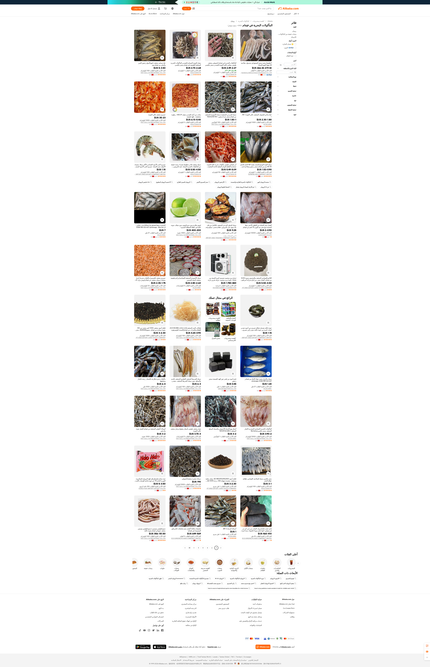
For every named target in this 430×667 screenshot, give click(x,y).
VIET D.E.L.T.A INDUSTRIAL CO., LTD (153, 73)
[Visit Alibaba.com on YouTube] (144, 630)
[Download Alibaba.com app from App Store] (159, 647)
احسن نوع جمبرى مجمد (247, 583)
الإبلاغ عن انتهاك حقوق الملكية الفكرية (184, 621)
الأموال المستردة (191, 617)
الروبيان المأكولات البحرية (237, 578)
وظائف (292, 617)
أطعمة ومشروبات (258, 21)
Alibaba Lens (286, 647)
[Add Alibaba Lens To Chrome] (263, 647)
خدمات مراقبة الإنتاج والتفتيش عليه (250, 621)
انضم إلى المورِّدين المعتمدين (154, 617)
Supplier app (212, 647)
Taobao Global (224, 657)
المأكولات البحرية (243, 21)
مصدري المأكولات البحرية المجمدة (199, 578)
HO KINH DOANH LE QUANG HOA (224, 288)
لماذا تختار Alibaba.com (287, 604)
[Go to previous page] (221, 548)
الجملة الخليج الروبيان (223, 187)
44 (189, 548)
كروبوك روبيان (196, 583)
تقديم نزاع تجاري (191, 612)
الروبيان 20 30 (219, 578)
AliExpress (183, 657)
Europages (247, 657)
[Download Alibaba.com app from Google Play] (143, 647)
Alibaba (270, 21)
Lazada (215, 657)
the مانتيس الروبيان (144, 182)
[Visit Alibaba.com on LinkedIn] (158, 630)
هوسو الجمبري (290, 578)
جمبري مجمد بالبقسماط (214, 583)
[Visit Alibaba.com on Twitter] (153, 630)
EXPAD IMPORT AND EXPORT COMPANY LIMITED (150, 174)
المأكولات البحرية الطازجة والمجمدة (241, 182)
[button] (193, 8)
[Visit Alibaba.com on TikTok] (140, 630)
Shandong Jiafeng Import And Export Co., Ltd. (256, 73)
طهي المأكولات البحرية (155, 578)
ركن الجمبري (230, 583)
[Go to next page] (185, 548)
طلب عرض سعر (223, 608)
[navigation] (286, 285)
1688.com (192, 657)
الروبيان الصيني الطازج (183, 182)
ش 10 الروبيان (265, 187)
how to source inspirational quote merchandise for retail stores (228, 588)
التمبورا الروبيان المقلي (267, 583)
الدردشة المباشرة (190, 608)
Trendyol (239, 657)
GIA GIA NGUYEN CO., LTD (227, 389)
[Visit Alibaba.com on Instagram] (149, 630)
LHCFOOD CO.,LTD (265, 235)
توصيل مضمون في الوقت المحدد (251, 612)
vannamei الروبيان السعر (175, 578)
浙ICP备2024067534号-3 (272, 664)
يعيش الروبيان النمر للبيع (287, 583)
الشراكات (160, 621)
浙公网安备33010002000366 (251, 664)
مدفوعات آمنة (257, 604)
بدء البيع (161, 608)
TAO (232, 657)
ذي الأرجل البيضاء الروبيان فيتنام (245, 187)
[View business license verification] (235, 664)
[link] (427, 646)
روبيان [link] (233, 21)
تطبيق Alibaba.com (175, 647)
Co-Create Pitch (289, 608)
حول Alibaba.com (288, 599)
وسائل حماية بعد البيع (255, 617)
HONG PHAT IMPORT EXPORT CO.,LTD (152, 488)
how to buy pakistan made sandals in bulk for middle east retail (274, 588)
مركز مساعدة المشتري (188, 604)
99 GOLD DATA (231, 74)
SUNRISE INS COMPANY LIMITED (260, 174)
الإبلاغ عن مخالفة (191, 625)
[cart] (165, 9)
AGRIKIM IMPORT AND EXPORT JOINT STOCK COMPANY (256, 288)
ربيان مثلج (183, 583)
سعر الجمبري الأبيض (202, 182)
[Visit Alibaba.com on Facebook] (162, 630)
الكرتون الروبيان (274, 578)
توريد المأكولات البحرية (257, 578)
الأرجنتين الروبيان (219, 182)
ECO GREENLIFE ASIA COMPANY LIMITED (257, 538)
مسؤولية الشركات (289, 612)
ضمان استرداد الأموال (255, 608)
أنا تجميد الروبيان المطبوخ (163, 182)
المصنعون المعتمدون (222, 604)
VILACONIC (267, 124)
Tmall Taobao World (204, 657)
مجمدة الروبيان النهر (263, 182)
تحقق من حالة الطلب (157, 612)
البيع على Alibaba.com (156, 604)
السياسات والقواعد (256, 625)
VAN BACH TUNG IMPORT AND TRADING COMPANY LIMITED (220, 238)
